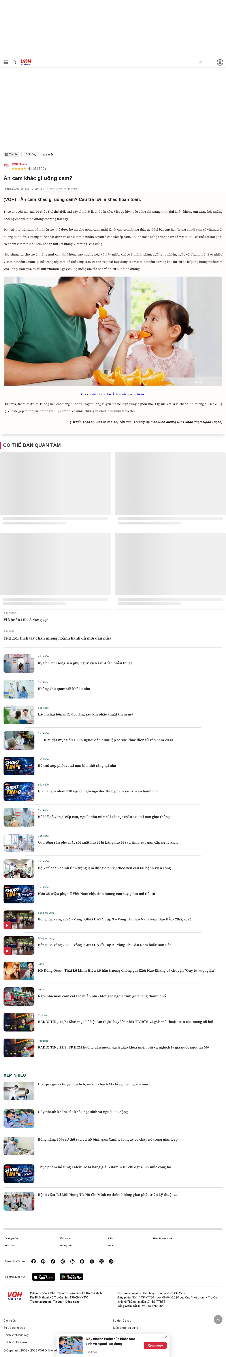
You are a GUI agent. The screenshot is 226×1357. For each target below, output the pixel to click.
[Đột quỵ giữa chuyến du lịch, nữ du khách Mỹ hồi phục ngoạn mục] (19, 1091)
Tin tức (13, 154)
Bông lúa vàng (46, 912)
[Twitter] (101, 1262)
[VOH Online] (26, 63)
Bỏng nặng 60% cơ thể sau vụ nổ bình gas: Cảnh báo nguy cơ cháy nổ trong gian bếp (108, 1139)
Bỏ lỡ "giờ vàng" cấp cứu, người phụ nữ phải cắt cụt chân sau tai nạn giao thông (104, 816)
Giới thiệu (10, 1320)
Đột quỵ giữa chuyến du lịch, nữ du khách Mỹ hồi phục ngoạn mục (93, 1084)
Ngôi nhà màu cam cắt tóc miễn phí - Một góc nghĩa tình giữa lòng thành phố (102, 996)
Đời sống (31, 154)
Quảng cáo (11, 1238)
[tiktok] (53, 1262)
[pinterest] (63, 1262)
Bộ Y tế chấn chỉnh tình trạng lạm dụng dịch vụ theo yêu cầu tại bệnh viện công (104, 867)
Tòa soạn (65, 1238)
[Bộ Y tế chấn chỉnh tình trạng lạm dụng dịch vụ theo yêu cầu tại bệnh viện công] (19, 868)
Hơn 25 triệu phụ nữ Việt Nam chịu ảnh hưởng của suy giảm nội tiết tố (96, 893)
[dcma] (92, 1262)
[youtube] (43, 1262)
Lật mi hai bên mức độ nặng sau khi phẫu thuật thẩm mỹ (85, 714)
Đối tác (9, 1245)
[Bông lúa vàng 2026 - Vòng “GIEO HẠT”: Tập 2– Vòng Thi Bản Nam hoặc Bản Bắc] (19, 945)
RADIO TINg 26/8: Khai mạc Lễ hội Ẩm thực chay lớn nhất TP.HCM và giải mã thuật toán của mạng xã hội (125, 1021)
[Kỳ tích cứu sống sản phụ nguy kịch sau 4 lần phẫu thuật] (19, 663)
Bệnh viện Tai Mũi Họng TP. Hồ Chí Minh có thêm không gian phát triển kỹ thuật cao (108, 1194)
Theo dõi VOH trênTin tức (61, 189)
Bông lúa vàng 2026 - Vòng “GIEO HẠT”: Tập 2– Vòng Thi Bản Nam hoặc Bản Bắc (104, 944)
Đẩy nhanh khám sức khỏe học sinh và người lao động (83, 1111)
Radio (41, 963)
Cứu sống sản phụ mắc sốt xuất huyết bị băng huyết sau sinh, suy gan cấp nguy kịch (108, 842)
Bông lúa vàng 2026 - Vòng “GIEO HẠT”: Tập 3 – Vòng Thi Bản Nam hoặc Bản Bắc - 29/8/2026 (115, 919)
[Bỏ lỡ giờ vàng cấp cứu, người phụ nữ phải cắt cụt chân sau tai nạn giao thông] (19, 817)
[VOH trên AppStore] (44, 1277)
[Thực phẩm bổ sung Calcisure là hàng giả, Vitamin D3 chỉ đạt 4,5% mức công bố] (19, 1173)
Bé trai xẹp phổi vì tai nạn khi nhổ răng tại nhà (77, 765)
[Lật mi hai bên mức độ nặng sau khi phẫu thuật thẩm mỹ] (19, 715)
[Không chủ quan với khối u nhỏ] (19, 689)
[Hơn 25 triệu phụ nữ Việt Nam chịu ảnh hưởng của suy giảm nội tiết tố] (19, 894)
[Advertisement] (113, 119)
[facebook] (33, 1262)
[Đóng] (166, 1337)
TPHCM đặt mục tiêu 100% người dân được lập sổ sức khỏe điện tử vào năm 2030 (105, 739)
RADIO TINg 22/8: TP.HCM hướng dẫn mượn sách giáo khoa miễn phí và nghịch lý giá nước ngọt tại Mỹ (123, 1047)
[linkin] (72, 1262)
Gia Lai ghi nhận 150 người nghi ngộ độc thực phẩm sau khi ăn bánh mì (97, 791)
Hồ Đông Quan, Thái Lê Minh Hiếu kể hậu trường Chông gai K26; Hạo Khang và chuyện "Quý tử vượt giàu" (126, 970)
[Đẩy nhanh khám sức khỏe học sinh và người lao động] (19, 1118)
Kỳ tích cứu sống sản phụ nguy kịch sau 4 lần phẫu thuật (85, 663)
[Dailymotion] (111, 1262)
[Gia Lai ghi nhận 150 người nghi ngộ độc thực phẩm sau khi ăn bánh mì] (19, 791)
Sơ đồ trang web (14, 1327)
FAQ (110, 1245)
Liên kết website (162, 1238)
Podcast (43, 1015)
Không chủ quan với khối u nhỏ (64, 688)
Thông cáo (66, 1245)
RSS (110, 1238)
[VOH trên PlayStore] (71, 1277)
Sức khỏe (48, 154)
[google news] (82, 1262)
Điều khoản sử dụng (125, 1327)
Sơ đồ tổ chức (122, 1320)
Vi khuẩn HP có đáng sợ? (26, 620)
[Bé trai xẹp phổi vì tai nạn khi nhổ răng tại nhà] (19, 766)
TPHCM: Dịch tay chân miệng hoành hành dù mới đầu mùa (57, 638)
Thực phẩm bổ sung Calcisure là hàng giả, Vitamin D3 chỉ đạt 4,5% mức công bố (104, 1166)
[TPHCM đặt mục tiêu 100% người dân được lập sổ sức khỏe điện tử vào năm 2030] (19, 740)
